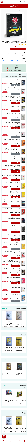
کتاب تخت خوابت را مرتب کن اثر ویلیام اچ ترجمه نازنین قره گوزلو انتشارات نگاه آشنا (11, 105)
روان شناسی (19, 60)
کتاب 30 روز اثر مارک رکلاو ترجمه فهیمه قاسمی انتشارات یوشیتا (11, 252)
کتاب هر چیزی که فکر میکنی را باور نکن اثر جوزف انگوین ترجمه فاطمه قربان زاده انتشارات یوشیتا (11, 88)
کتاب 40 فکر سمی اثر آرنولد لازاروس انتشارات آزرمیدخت (12, 209)
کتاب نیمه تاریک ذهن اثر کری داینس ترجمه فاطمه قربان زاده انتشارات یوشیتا (12, 217)
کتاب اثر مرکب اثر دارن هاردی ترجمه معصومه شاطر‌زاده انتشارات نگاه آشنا (12, 157)
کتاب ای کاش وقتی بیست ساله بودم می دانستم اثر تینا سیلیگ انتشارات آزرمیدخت (11, 131)
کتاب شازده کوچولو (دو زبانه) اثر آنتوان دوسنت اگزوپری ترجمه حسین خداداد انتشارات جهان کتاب (11, 149)
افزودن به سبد (18, 48)
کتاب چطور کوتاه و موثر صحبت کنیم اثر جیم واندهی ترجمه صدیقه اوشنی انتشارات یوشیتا (12, 140)
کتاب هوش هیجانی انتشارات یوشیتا (13, 277)
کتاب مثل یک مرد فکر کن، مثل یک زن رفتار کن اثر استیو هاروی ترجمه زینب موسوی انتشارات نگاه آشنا (11, 261)
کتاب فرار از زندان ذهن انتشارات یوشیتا (13, 79)
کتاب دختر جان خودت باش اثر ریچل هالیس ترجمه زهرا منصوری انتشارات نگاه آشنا (12, 295)
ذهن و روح (5, 60)
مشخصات (24, 58)
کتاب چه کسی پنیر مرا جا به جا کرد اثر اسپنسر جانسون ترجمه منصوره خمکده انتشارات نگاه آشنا (11, 174)
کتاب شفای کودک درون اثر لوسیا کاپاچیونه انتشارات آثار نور (12, 123)
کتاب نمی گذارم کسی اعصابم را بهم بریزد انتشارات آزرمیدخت (11, 183)
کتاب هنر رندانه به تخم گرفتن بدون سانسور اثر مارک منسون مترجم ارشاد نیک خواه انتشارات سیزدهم (12, 167)
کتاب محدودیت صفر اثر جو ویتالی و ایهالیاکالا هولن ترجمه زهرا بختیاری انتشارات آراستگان (12, 200)
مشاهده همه (4, 308)
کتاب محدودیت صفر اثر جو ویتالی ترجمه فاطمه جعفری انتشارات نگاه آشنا (11, 235)
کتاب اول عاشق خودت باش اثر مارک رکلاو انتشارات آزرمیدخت (12, 114)
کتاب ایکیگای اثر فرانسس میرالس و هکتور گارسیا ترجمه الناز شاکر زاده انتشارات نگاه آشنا (11, 243)
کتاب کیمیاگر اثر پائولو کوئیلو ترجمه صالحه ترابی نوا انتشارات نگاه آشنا (11, 269)
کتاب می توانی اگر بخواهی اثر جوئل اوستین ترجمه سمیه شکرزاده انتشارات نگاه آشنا (11, 97)
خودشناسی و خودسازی (12, 60)
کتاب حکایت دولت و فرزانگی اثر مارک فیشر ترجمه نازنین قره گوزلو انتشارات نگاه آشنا (11, 192)
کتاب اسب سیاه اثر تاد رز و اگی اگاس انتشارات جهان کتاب (11, 226)
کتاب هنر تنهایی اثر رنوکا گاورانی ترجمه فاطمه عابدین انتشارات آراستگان (19, 323)
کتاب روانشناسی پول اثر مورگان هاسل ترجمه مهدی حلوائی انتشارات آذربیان (8, 323)
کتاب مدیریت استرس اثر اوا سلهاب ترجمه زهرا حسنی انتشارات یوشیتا (12, 286)
